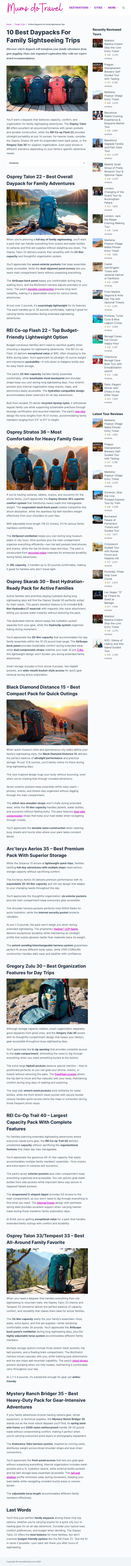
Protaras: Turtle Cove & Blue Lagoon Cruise (113, 319)
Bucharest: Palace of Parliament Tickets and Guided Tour (111, 523)
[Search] (123, 8)
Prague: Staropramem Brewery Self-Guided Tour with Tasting (112, 71)
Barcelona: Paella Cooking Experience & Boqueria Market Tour (114, 119)
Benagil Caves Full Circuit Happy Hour (113, 340)
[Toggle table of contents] (84, 163)
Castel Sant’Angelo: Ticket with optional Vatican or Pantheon (114, 271)
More (112, 7)
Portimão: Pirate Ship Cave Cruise (114, 575)
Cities (98, 7)
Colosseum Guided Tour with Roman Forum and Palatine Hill (111, 551)
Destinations (78, 7)
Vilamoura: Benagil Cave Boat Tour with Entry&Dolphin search (113, 364)
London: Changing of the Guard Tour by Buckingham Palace (114, 195)
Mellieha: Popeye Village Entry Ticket (113, 96)
